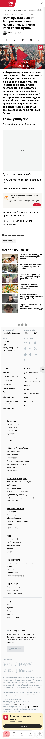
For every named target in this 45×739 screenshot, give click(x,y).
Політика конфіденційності (9, 396)
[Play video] (22, 55)
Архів (26, 397)
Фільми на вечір (13, 545)
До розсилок (15, 649)
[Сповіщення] (42, 3)
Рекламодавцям (9, 388)
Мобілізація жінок (14, 488)
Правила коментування (33, 378)
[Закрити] (40, 716)
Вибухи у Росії (12, 468)
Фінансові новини (14, 518)
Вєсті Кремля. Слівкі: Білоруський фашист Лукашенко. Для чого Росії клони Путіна (33, 10)
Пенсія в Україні (13, 528)
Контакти (27, 386)
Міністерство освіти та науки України (21, 563)
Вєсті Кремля (17, 10)
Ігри (25, 405)
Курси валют (12, 515)
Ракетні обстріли (13, 451)
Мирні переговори (14, 458)
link (25, 342)
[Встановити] (22, 721)
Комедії (10, 549)
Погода (9, 440)
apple (26, 664)
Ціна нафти (11, 512)
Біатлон (10, 614)
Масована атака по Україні (17, 464)
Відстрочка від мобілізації (17, 495)
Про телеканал (8, 380)
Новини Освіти (13, 560)
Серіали (10, 552)
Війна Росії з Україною (17, 448)
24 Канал (6, 10)
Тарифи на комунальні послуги (19, 521)
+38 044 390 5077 (30, 333)
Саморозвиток (12, 573)
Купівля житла (12, 590)
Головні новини (13, 424)
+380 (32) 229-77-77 (17, 704)
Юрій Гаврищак (14, 33)
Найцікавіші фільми (15, 539)
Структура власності (31, 393)
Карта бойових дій (14, 455)
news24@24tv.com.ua (11, 333)
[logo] (10, 3)
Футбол (10, 608)
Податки (10, 525)
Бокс (8, 604)
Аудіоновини (12, 437)
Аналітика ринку (13, 587)
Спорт (9, 601)
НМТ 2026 (10, 569)
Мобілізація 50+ (13, 485)
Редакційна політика (10, 376)
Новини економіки (15, 509)
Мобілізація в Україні (17, 479)
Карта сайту (28, 401)
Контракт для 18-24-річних (17, 492)
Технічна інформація (32, 382)
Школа (9, 566)
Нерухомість (13, 584)
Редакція (6, 372)
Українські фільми (14, 542)
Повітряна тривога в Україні (18, 461)
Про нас (6, 368)
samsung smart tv (26, 671)
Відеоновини (12, 434)
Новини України (13, 427)
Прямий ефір (12, 431)
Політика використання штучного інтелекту (11, 402)
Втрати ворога (12, 471)
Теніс (9, 611)
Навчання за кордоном (16, 576)
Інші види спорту (13, 617)
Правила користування (11, 392)
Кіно (9, 536)
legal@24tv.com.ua (31, 707)
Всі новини (12, 421)
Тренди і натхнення (14, 593)
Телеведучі (7, 384)
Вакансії (27, 389)
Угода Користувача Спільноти (31, 373)
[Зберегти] (38, 40)
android (10, 664)
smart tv (10, 671)
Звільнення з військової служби (19, 482)
